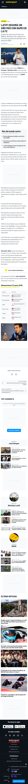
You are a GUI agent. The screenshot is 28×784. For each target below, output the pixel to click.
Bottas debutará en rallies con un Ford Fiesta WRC (13, 137)
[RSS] (22, 735)
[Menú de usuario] (24, 2)
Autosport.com (14, 749)
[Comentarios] (24, 43)
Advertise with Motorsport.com (14, 761)
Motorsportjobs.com (14, 746)
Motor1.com (14, 744)
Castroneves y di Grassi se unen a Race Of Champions (14, 141)
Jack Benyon (4, 43)
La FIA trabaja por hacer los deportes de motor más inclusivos (14, 146)
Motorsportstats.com (14, 751)
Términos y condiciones (9, 776)
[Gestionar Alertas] (16, 374)
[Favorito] (20, 43)
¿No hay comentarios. (14, 404)
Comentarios (14, 758)
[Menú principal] (3, 2)
